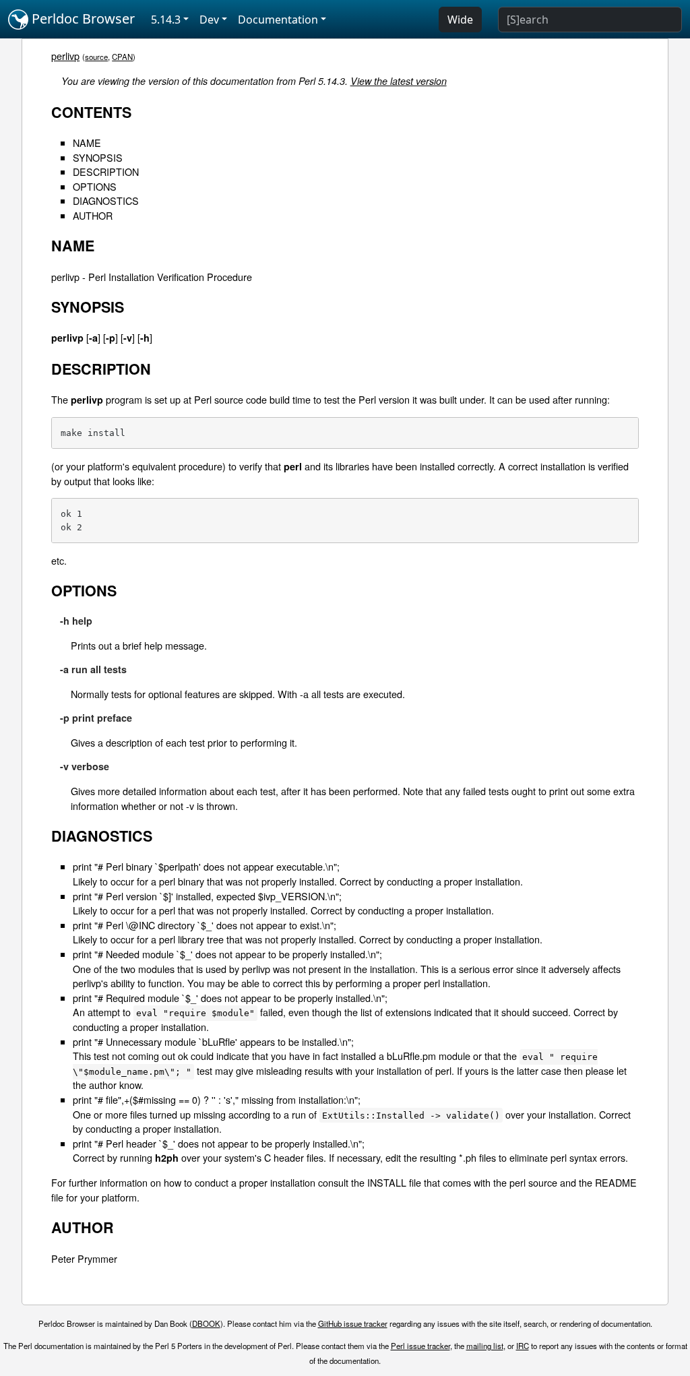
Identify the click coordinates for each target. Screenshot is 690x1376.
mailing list (484, 1345)
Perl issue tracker (420, 1345)
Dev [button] (209, 19)
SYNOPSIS (98, 157)
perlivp (65, 56)
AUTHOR (93, 215)
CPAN (122, 56)
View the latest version (398, 81)
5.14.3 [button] (166, 19)
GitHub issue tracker (352, 1323)
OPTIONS (95, 186)
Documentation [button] (278, 19)
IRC (522, 1345)
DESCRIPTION (106, 171)
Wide (460, 19)
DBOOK (206, 1323)
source (96, 56)
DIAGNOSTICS (106, 200)
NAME (87, 142)
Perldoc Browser (81, 18)
